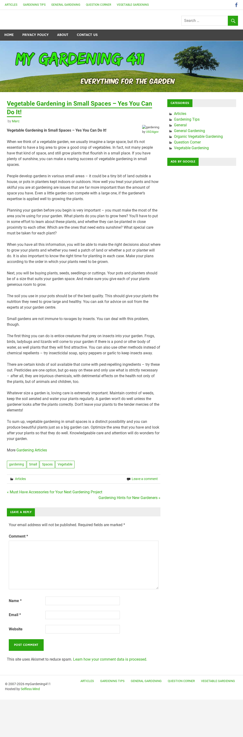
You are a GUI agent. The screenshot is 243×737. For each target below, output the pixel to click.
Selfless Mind (30, 689)
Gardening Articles (31, 450)
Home (9, 35)
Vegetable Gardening (133, 4)
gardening (16, 464)
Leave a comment (145, 479)
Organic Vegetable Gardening (198, 136)
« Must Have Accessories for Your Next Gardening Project (54, 492)
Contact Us (87, 35)
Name (15, 601)
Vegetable (65, 464)
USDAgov (152, 132)
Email (15, 615)
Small (33, 464)
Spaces (47, 464)
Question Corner (98, 4)
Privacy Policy (35, 35)
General (180, 125)
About (62, 35)
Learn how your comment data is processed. (110, 659)
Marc (15, 121)
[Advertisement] (201, 199)
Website (16, 629)
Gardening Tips (34, 4)
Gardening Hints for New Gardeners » (129, 497)
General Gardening (65, 4)
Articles (11, 4)
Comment (18, 536)
